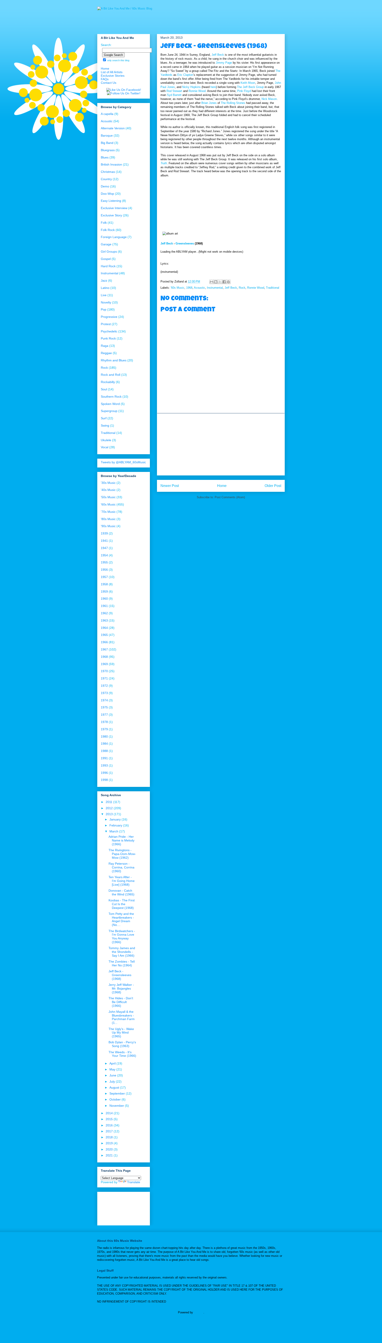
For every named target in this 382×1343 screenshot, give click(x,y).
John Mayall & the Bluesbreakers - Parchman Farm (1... (122, 1017)
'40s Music (108, 490)
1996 (104, 773)
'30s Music (108, 483)
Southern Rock (111, 396)
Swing (105, 425)
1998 (104, 780)
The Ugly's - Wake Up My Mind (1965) (121, 1032)
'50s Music (108, 497)
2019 (110, 1143)
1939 (104, 533)
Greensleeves (185, 243)
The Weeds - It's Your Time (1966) (122, 1054)
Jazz (104, 280)
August (114, 1087)
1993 (104, 765)
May (112, 1069)
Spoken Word (110, 404)
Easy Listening (111, 200)
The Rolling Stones (233, 103)
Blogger (198, 1312)
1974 (104, 700)
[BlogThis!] (216, 282)
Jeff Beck (218, 54)
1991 (104, 758)
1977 (104, 714)
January (115, 819)
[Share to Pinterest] (228, 282)
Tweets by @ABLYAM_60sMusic (123, 462)
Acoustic (199, 287)
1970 (104, 671)
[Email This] (211, 282)
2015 (110, 1119)
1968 (189, 287)
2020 (110, 1149)
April (113, 1063)
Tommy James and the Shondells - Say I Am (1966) (122, 951)
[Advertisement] (221, 444)
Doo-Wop (107, 193)
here (213, 87)
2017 (110, 1131)
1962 (104, 613)
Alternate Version (113, 128)
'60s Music (177, 287)
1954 (104, 555)
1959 (104, 591)
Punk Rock (108, 338)
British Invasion (111, 164)
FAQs (105, 79)
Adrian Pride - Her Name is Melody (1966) (121, 840)
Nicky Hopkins (191, 87)
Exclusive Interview (114, 208)
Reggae (106, 353)
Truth (163, 163)
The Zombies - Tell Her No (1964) (122, 963)
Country (106, 179)
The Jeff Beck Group (250, 87)
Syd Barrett (174, 95)
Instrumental (215, 287)
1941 (104, 540)
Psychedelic (109, 331)
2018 (110, 1137)
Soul (104, 389)
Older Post (273, 486)
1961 (104, 606)
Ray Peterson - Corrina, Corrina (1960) (121, 867)
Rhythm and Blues (113, 360)
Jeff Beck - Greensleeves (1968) (120, 975)
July (112, 1081)
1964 (104, 628)
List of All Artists (111, 72)
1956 (104, 569)
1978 (104, 722)
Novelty (106, 302)
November (117, 1105)
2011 (109, 802)
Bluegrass (108, 150)
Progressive (109, 317)
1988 (104, 751)
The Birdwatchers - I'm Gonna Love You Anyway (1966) (122, 936)
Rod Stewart (174, 91)
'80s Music (108, 519)
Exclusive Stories (112, 75)
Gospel (106, 259)
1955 (104, 562)
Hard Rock (108, 266)
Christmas (108, 172)
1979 (104, 729)
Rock (242, 287)
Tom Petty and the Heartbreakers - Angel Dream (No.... (121, 919)
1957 (104, 577)
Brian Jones (209, 103)
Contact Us (108, 82)
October (115, 1099)
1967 (104, 649)
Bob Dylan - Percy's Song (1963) (122, 1044)
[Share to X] (220, 282)
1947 (104, 548)
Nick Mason (269, 99)
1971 (104, 678)
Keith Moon (248, 82)
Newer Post (169, 486)
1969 (104, 664)
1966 (104, 642)
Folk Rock (108, 230)
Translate (133, 1182)
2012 (110, 808)
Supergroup (109, 411)
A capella (107, 114)
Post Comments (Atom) (230, 497)
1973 (104, 693)
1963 (104, 620)
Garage (106, 244)
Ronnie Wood (197, 91)
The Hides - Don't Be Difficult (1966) (121, 1001)
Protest (106, 324)
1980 (104, 736)
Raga (104, 345)
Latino (105, 288)
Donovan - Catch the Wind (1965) (121, 892)
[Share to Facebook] (224, 282)
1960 (104, 598)
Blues (105, 157)
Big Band (107, 143)
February (116, 825)
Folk (104, 222)
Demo (105, 186)
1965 (104, 635)
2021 (110, 1155)
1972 (104, 685)
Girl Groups (109, 251)
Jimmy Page (224, 62)
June (113, 1075)
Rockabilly (108, 382)
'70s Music (108, 511)
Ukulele (106, 440)
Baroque (107, 135)
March (114, 831)
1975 (104, 707)
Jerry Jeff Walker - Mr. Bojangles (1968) (121, 988)
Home (222, 486)
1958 (104, 584)
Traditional (272, 287)
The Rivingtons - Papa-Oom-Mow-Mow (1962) (122, 853)
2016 (110, 1125)
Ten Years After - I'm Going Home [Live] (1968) (122, 880)
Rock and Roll (110, 374)
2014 (110, 1113)
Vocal (104, 447)
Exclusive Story (111, 215)
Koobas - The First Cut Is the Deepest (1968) (122, 904)
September (117, 1093)
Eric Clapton (185, 74)
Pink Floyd (244, 91)
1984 (104, 743)
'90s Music (108, 526)
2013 (110, 814)
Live (104, 295)
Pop (103, 309)
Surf (104, 418)
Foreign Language (114, 237)
